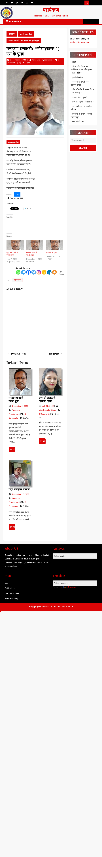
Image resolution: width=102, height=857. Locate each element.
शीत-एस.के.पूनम (51, 252)
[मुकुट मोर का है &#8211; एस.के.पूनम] (15, 245)
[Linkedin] (49, 272)
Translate (72, 587)
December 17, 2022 (20, 494)
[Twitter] (33, 272)
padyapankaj (26, 34)
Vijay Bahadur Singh (47, 410)
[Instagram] (39, 272)
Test (74, 62)
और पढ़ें (12, 450)
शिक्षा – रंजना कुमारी (79, 97)
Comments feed (12, 593)
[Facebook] (28, 272)
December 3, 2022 (20, 406)
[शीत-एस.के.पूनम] (54, 245)
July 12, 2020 (48, 406)
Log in (7, 583)
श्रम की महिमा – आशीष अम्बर (83, 102)
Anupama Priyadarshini (42, 60)
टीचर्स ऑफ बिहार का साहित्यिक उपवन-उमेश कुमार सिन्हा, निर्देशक (81, 69)
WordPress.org (11, 598)
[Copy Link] (44, 272)
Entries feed (10, 588)
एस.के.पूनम (17, 280)
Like (17, 194)
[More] (54, 272)
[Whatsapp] (18, 272)
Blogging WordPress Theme (42, 606)
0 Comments (44, 414)
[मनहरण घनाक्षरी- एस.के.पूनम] (34, 245)
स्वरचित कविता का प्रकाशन (79, 42)
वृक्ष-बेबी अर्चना (77, 77)
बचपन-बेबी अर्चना (79, 122)
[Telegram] (23, 272)
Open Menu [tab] (15, 22)
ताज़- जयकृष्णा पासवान (19, 489)
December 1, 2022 (18, 60)
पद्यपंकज (51, 10)
